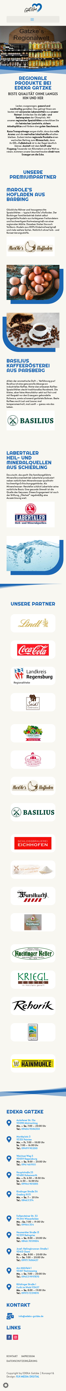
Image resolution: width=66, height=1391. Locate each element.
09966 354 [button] (27, 1224)
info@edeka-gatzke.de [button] (31, 1316)
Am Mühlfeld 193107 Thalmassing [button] (26, 1269)
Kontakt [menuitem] (12, 1356)
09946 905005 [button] (29, 1183)
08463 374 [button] (27, 1200)
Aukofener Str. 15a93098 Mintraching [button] (27, 1122)
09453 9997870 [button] (30, 1276)
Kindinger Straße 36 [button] (27, 1191)
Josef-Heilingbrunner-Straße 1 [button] (32, 1248)
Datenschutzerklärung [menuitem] (22, 1361)
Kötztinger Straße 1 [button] (26, 1284)
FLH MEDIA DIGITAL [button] (27, 1376)
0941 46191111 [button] (28, 1164)
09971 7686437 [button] (29, 1260)
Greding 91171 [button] (23, 1194)
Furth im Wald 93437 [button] (27, 1287)
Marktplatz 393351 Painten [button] (24, 1138)
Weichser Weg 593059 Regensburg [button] (26, 1157)
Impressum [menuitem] (28, 1356)
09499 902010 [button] (29, 1148)
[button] (33, 7)
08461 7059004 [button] (30, 1241)
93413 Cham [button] (23, 1251)
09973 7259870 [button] (30, 1293)
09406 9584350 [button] (30, 1128)
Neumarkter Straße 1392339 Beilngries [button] (27, 1234)
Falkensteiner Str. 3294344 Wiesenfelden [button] (27, 1217)
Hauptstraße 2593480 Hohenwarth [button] (26, 1174)
